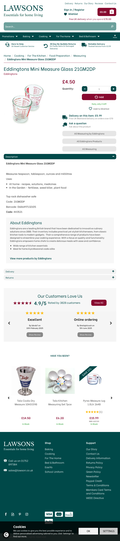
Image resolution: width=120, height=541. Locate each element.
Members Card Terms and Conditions (98, 491)
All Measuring (89, 148)
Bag (112, 12)
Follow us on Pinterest (20, 514)
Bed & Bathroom (54, 462)
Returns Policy (94, 462)
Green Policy (93, 471)
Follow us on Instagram (27, 514)
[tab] (60, 156)
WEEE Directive (95, 498)
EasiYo (48, 467)
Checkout (104, 12)
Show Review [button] (35, 334)
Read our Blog (13, 514)
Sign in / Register (74, 9)
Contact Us (92, 453)
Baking (49, 449)
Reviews (99, 3)
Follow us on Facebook (6, 514)
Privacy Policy (94, 467)
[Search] (112, 26)
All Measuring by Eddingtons (89, 133)
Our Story (91, 449)
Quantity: (68, 88)
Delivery (69, 3)
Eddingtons (10, 73)
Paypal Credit (94, 480)
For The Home (53, 458)
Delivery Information (98, 458)
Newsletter (92, 476)
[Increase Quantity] (113, 88)
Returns (78, 3)
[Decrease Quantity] (84, 88)
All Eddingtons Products (89, 141)
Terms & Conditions (97, 485)
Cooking (50, 453)
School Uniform (54, 471)
